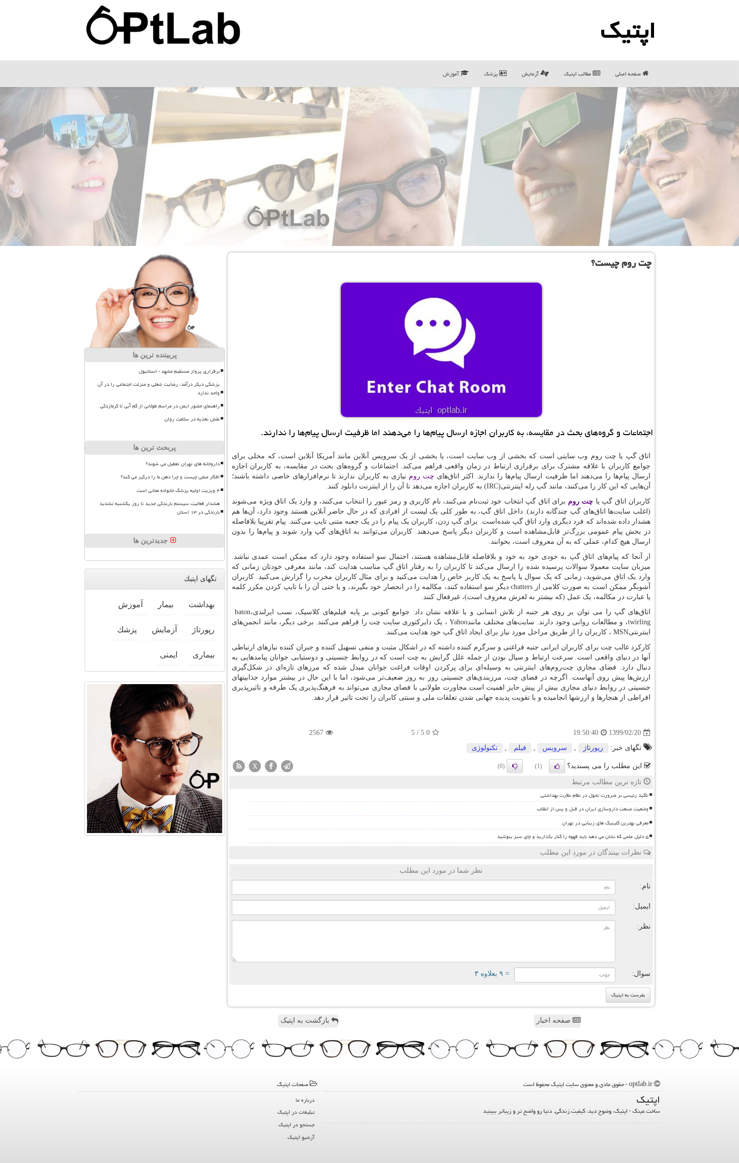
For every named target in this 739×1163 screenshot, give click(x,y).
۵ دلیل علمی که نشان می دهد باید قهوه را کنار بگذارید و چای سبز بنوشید (573, 837)
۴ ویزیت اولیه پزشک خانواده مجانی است (178, 490)
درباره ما (305, 1100)
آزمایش (531, 73)
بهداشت (202, 604)
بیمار (165, 604)
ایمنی (168, 654)
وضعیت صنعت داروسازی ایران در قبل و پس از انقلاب (593, 809)
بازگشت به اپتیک (306, 1020)
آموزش (451, 73)
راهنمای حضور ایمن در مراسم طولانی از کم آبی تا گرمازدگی (160, 406)
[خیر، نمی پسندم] (515, 766)
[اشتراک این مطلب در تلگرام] (287, 767)
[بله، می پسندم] (557, 766)
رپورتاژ (593, 748)
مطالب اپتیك (578, 73)
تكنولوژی (485, 748)
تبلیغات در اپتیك (296, 1112)
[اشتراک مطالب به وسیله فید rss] (239, 767)
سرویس (554, 748)
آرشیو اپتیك (301, 1137)
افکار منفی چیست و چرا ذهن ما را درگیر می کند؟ (170, 477)
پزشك (127, 629)
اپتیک (628, 30)
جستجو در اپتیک (297, 1124)
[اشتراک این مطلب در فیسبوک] (271, 767)
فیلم (520, 748)
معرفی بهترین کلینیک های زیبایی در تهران (605, 823)
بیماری (204, 654)
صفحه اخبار (554, 1020)
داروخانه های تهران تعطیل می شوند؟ (183, 464)
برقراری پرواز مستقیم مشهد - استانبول (179, 371)
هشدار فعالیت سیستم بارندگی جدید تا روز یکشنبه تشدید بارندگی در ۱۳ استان (160, 508)
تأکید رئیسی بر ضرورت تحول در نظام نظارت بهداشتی (594, 795)
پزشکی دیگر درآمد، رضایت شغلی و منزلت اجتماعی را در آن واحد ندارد (159, 388)
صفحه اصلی (628, 73)
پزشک (491, 73)
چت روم (421, 476)
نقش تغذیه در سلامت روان (192, 419)
